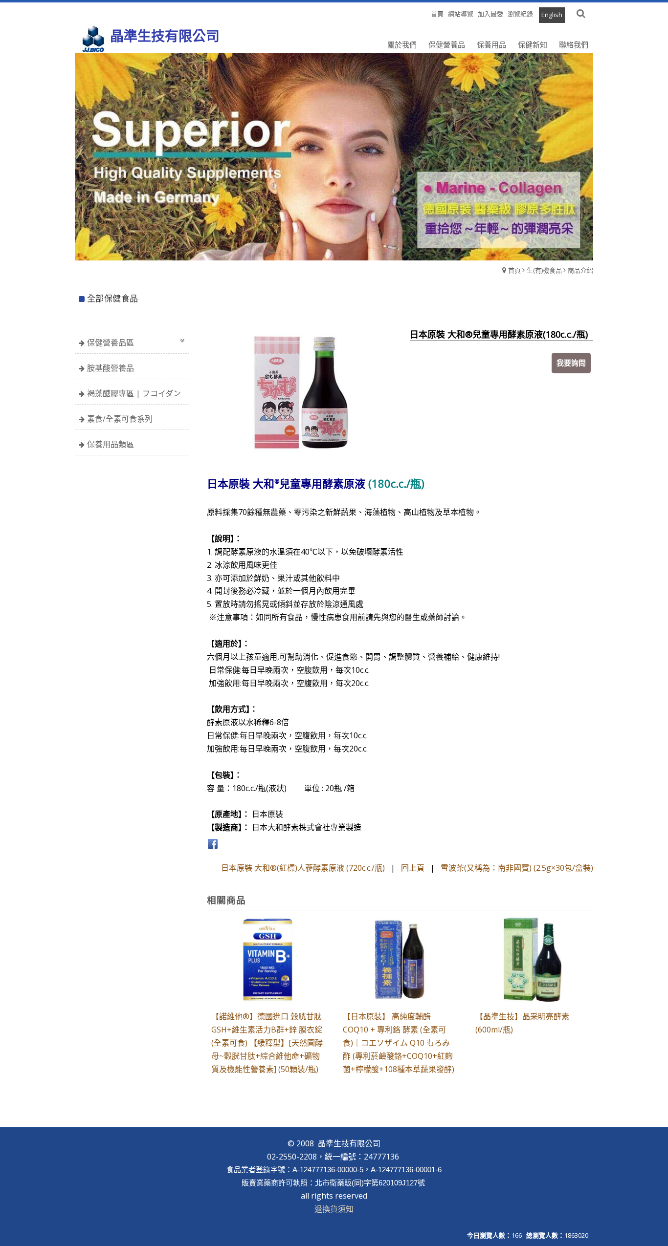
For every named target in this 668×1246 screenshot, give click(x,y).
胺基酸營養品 (110, 368)
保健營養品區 (110, 342)
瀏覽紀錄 (520, 13)
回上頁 (412, 867)
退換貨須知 (334, 1208)
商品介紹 (580, 270)
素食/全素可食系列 (120, 418)
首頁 (514, 270)
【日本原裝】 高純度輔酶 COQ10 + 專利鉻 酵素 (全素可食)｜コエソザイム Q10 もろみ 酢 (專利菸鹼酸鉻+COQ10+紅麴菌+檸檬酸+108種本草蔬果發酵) (398, 1042)
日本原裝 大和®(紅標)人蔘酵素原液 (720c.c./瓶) (303, 867)
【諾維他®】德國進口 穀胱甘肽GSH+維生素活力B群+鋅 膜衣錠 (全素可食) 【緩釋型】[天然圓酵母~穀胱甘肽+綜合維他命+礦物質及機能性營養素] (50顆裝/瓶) (267, 1042)
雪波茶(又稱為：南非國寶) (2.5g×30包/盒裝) (517, 867)
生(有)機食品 (544, 270)
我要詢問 (571, 362)
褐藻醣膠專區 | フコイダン (134, 393)
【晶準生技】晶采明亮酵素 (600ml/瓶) (522, 1023)
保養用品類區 (110, 444)
